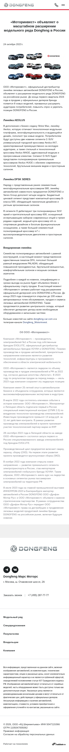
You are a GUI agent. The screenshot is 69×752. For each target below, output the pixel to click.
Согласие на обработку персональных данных (28, 734)
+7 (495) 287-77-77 (38, 595)
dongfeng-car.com (43, 319)
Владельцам (10, 642)
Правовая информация (16, 731)
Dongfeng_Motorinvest (35, 322)
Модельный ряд (13, 617)
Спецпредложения (14, 625)
